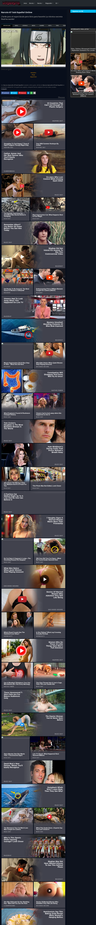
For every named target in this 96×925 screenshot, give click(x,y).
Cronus (24, 25)
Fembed (65, 25)
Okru (16, 25)
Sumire (42, 25)
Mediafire (33, 72)
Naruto (39, 3)
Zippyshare (33, 77)
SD (56, 3)
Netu (49, 25)
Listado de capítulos (34, 66)
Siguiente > (48, 66)
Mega (33, 25)
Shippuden (48, 3)
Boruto (31, 3)
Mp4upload (6, 25)
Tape (57, 25)
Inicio (25, 3)
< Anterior (19, 66)
